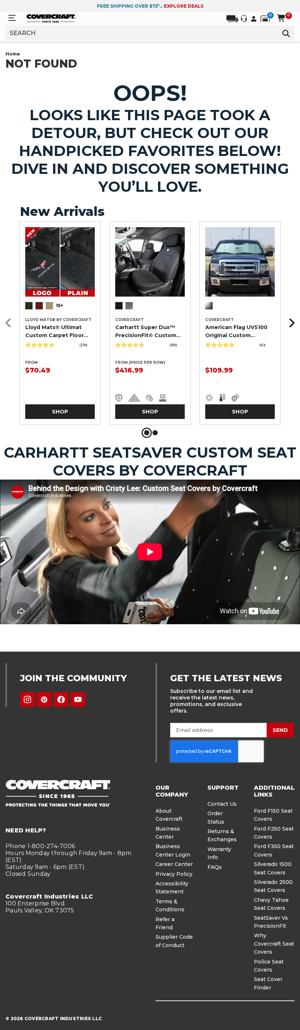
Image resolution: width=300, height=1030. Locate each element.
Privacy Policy (173, 874)
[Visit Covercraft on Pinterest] (44, 699)
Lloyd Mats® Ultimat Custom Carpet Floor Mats (54, 331)
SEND (280, 730)
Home (12, 54)
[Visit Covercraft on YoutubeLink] (78, 699)
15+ (59, 305)
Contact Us (222, 804)
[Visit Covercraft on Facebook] (61, 699)
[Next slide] (290, 323)
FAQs (214, 867)
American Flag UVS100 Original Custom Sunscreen (236, 331)
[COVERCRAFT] (51, 18)
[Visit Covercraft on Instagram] (27, 699)
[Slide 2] (155, 433)
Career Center (174, 864)
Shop (60, 411)
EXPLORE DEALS (183, 6)
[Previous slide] (10, 323)
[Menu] (12, 18)
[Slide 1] (147, 433)
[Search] (286, 33)
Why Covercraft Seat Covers (274, 943)
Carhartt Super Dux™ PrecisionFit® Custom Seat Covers (145, 331)
